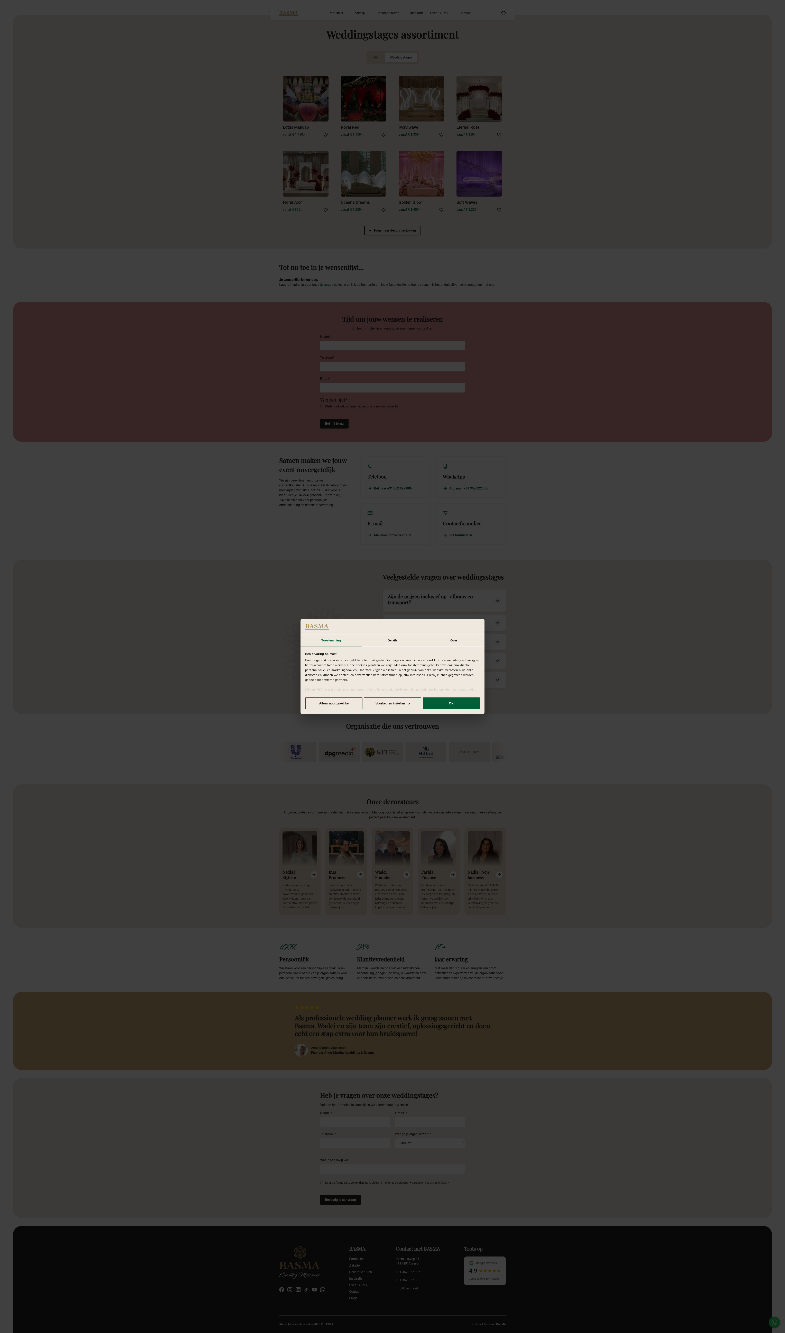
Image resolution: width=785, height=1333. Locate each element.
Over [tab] (453, 640)
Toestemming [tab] (331, 640)
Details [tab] (393, 640)
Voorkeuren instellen (390, 703)
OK (451, 703)
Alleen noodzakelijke (334, 703)
